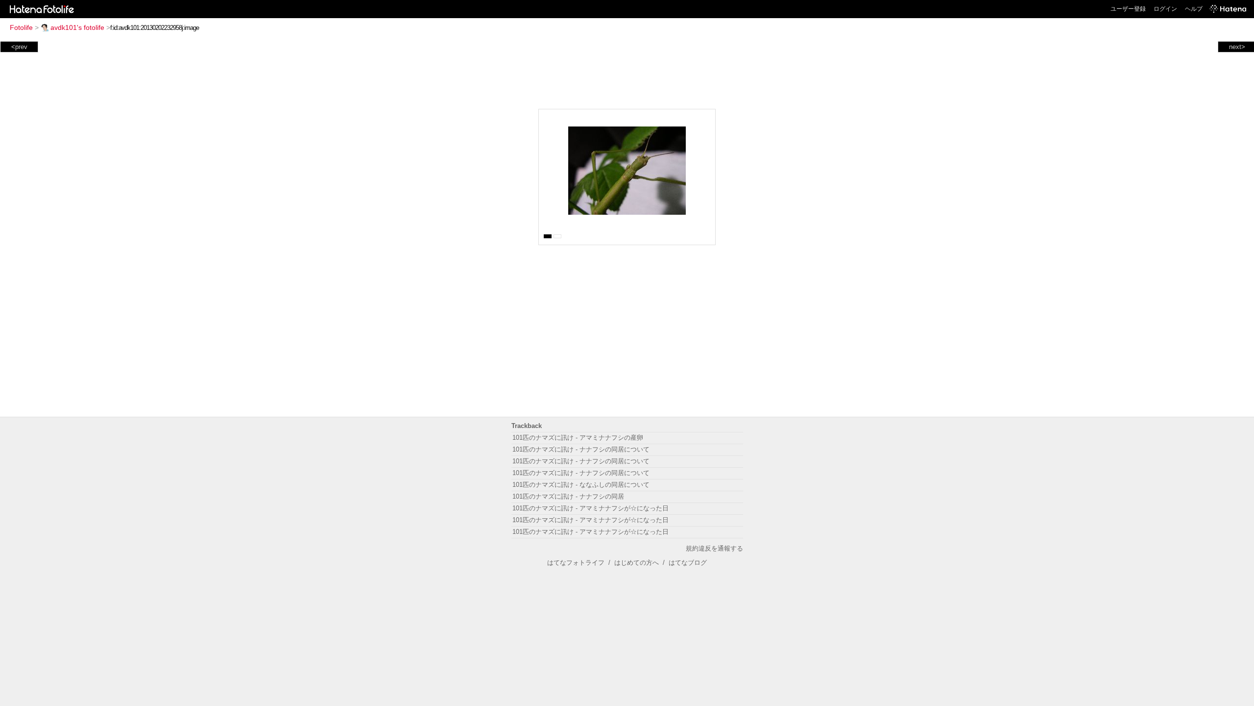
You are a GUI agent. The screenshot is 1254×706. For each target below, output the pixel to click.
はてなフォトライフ (575, 562)
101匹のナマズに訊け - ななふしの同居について (581, 484)
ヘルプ (1194, 8)
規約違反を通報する (714, 548)
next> (1237, 46)
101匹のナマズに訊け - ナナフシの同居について (581, 449)
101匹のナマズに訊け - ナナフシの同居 (568, 496)
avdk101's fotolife (77, 27)
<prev (19, 46)
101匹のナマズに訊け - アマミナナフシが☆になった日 (590, 508)
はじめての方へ (636, 562)
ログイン (1165, 8)
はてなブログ (688, 562)
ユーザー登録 (1128, 8)
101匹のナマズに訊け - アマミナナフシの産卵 (577, 437)
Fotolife (21, 27)
